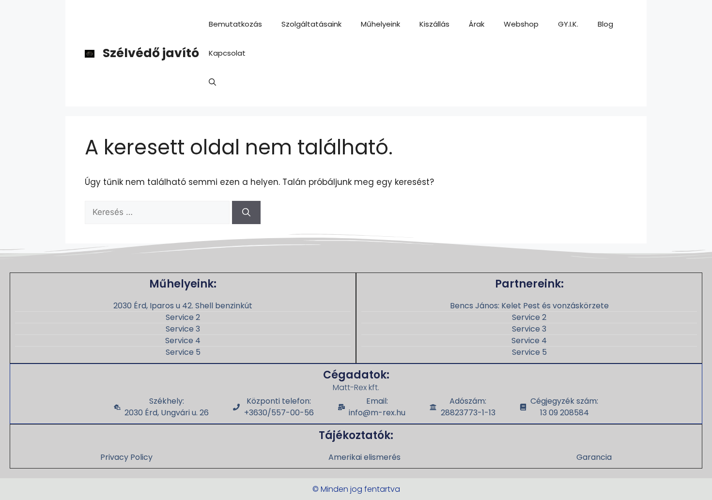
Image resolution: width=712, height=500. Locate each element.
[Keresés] (246, 212)
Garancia (594, 457)
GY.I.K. (568, 24)
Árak (476, 24)
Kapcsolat (227, 53)
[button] (212, 82)
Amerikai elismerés (364, 457)
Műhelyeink (380, 24)
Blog (605, 24)
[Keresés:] (158, 212)
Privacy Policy (126, 457)
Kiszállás (434, 24)
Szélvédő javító (151, 53)
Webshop (521, 24)
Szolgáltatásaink (311, 24)
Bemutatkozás (235, 24)
